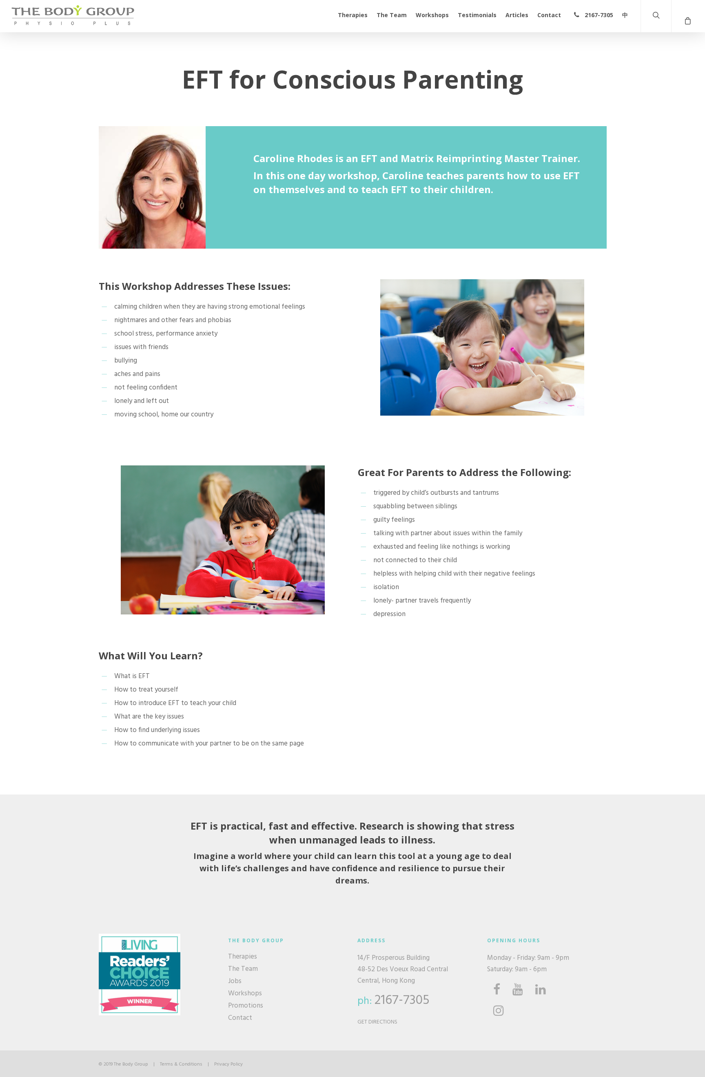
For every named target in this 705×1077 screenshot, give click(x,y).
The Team (392, 15)
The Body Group (131, 1064)
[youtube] (517, 989)
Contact (549, 15)
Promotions (245, 1005)
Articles (516, 15)
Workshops (432, 15)
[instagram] (498, 1011)
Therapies (353, 15)
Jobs (235, 981)
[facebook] (496, 989)
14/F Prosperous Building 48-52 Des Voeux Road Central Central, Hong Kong (402, 969)
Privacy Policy (228, 1064)
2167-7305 (598, 15)
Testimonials (477, 15)
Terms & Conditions (181, 1064)
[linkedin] (540, 989)
